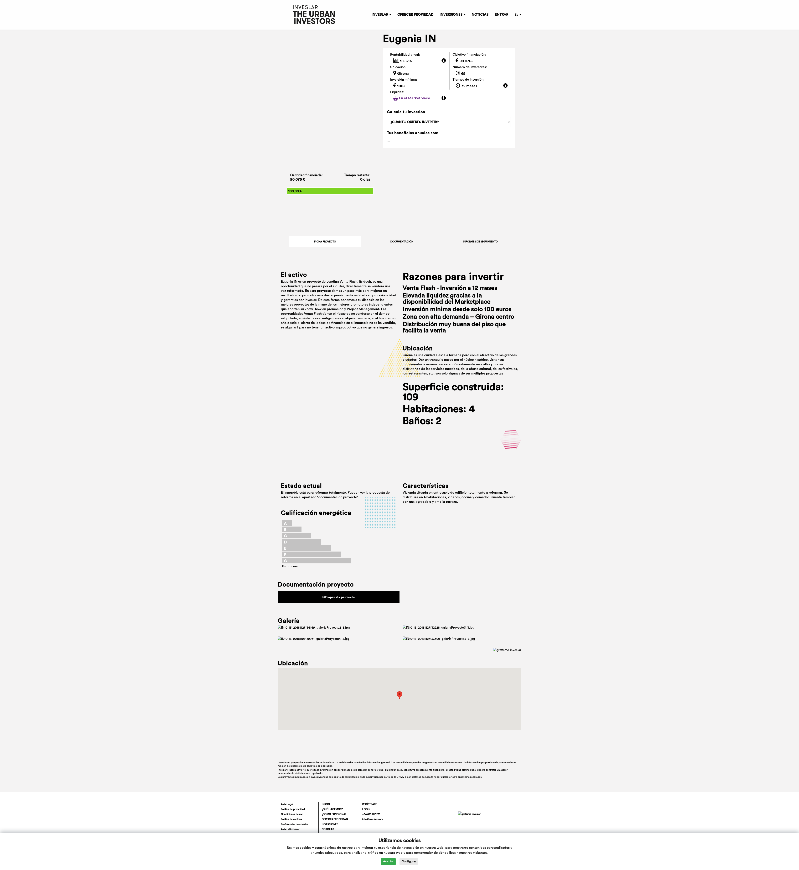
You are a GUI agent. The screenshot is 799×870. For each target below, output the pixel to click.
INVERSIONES (451, 14)
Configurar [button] (409, 861)
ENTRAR (501, 14)
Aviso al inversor (290, 829)
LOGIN (366, 809)
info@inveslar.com (372, 819)
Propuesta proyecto (340, 597)
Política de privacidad (293, 809)
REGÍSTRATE (369, 804)
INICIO (326, 804)
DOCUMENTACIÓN (401, 241)
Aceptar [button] (388, 861)
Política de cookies (291, 819)
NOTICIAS (480, 14)
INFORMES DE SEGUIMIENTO (480, 241)
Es (516, 14)
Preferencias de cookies (294, 824)
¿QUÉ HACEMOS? (332, 809)
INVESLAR (380, 14)
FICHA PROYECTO (325, 241)
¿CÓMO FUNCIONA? (334, 814)
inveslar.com (318, 777)
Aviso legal (287, 804)
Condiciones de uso (292, 814)
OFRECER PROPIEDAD (415, 14)
